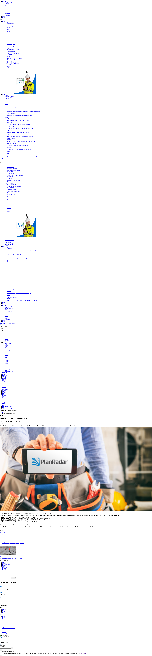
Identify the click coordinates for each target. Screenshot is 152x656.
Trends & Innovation (6, 571)
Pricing (3, 158)
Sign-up (6, 161)
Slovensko (7, 360)
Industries (4, 103)
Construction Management (13, 26)
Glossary (4, 566)
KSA (6, 367)
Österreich (7, 354)
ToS (3, 624)
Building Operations (15, 31)
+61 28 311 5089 (14, 323)
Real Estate (4, 536)
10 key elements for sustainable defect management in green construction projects (17, 542)
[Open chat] (1, 650)
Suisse (6, 362)
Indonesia (6, 339)
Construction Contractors (9, 96)
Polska (6, 356)
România (6, 357)
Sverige (6, 363)
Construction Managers (9, 100)
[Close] (13, 651)
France (6, 347)
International (4, 372)
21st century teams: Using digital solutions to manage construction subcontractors (17, 544)
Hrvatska (6, 348)
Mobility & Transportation (12, 138)
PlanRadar (4, 535)
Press (6, 14)
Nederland (7, 351)
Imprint (3, 627)
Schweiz (6, 358)
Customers (4, 94)
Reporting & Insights (13, 53)
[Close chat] (3, 646)
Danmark (6, 344)
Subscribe (13, 578)
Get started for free (3, 532)
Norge (6, 352)
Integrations (9, 61)
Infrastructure (4, 567)
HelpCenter (7, 3)
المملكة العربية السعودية (9, 369)
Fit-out (8, 151)
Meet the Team (7, 13)
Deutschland (7, 345)
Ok (0, 655)
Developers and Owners (9, 97)
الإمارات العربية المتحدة (9, 371)
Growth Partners (8, 15)
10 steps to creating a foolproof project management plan (13, 543)
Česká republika (8, 343)
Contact (6, 9)
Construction (4, 534)
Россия (6, 355)
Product (3, 21)
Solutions (6, 22)
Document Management (13, 48)
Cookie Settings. (83, 653)
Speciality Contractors (9, 99)
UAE (6, 370)
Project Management (6, 569)
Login (3, 17)
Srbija (6, 359)
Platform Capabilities (9, 39)
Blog (6, 5)
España (6, 346)
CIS (5, 341)
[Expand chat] (1, 646)
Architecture (4, 562)
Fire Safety (4, 565)
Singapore (7, 340)
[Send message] (12, 648)
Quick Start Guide (8, 2)
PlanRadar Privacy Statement (7, 625)
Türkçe (6, 364)
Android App (4, 633)
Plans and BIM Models (14, 43)
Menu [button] (12, 161)
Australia (6, 336)
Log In (9, 161)
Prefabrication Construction (12, 153)
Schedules (14, 58)
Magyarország (7, 350)
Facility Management (6, 564)
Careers (6, 11)
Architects (7, 101)
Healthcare (9, 152)
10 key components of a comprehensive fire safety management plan (15, 540)
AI (2, 159)
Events (6, 6)
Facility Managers (8, 98)
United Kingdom (8, 365)
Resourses (4, 1)
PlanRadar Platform (10, 23)
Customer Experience (9, 4)
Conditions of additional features (8, 628)
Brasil (6, 333)
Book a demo (2, 161)
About (3, 8)
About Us (6, 12)
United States (7, 334)
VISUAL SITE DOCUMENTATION (12, 63)
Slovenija (6, 361)
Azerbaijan (7, 338)
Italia (6, 349)
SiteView (9, 79)
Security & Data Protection (10, 7)
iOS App (4, 632)
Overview (6, 95)
